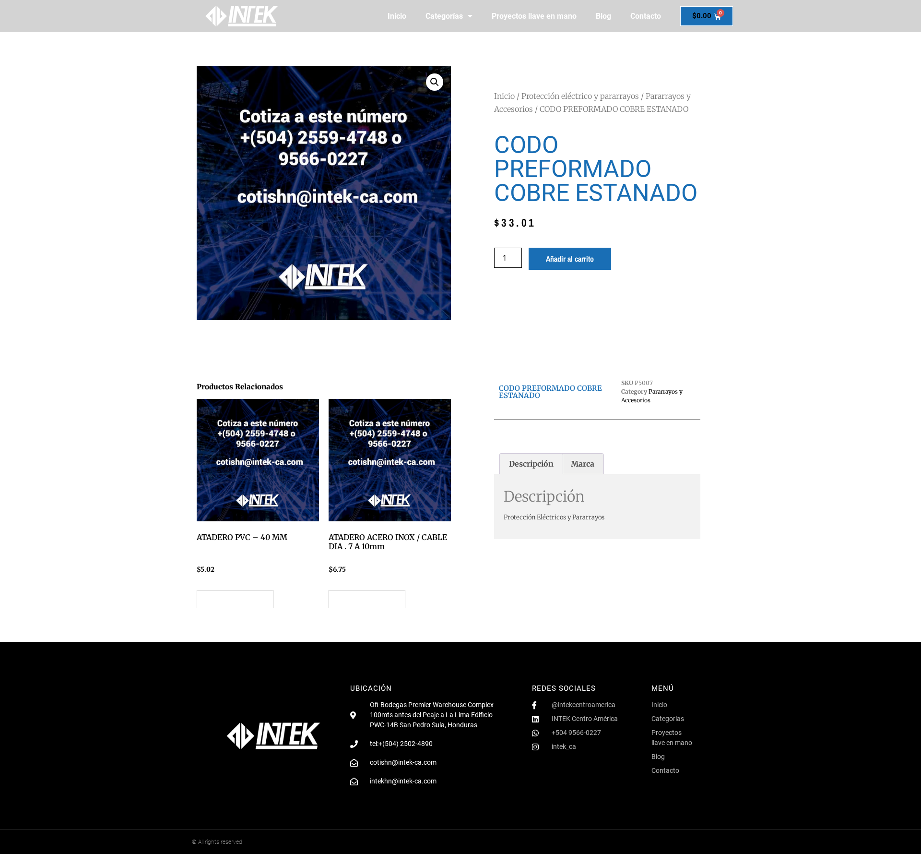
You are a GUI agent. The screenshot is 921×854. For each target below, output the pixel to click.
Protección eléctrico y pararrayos (580, 96)
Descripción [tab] (531, 464)
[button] (434, 82)
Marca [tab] (582, 464)
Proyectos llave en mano (534, 16)
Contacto (645, 16)
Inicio (397, 16)
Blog (603, 16)
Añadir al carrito (570, 258)
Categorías (444, 16)
